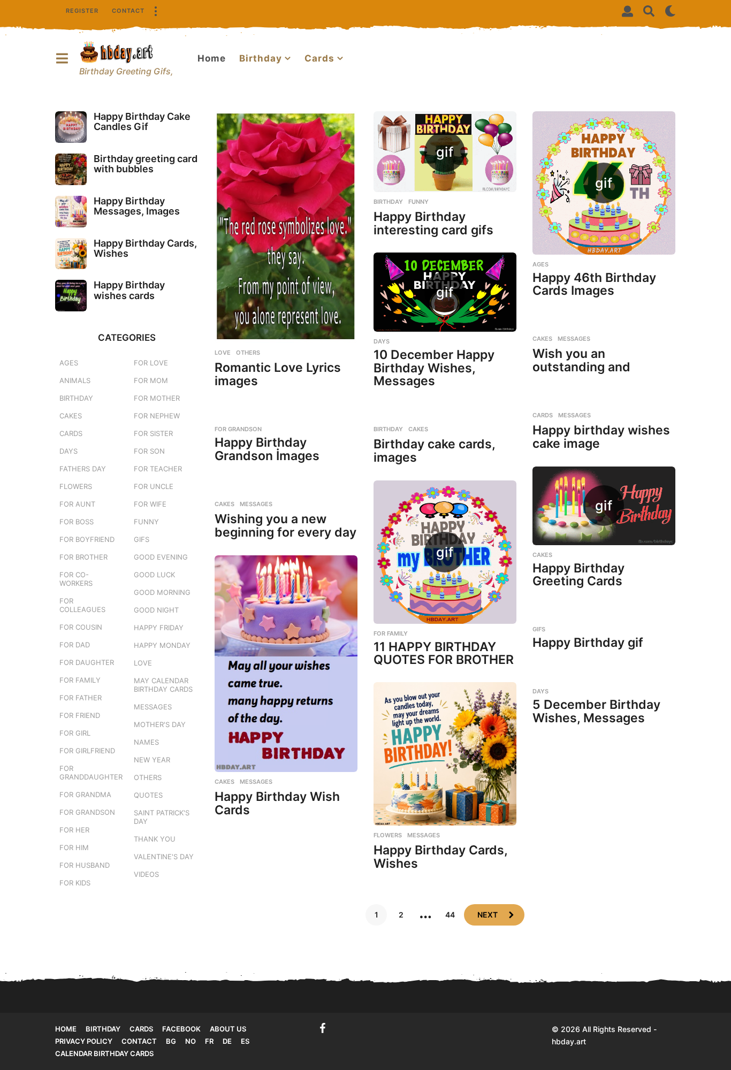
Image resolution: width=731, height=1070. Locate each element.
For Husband (84, 865)
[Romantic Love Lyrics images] (286, 227)
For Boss (76, 521)
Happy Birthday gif (587, 642)
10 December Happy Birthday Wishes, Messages (434, 367)
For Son (149, 451)
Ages (540, 264)
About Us (228, 1029)
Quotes (148, 795)
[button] (155, 10)
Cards (319, 58)
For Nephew (157, 415)
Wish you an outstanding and (581, 360)
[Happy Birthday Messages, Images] (71, 211)
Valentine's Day (164, 856)
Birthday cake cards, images (434, 451)
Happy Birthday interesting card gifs (433, 223)
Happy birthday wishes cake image (601, 437)
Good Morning (162, 592)
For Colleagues (82, 605)
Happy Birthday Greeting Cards (578, 575)
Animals (74, 380)
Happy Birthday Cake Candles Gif (142, 121)
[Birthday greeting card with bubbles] (71, 169)
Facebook (181, 1029)
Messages (574, 338)
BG (171, 1041)
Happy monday (162, 645)
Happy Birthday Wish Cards (277, 803)
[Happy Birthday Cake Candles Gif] (71, 127)
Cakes (542, 338)
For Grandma (85, 794)
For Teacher (158, 468)
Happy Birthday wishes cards (129, 290)
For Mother (157, 398)
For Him (74, 847)
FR (209, 1041)
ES (245, 1041)
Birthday (260, 58)
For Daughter (86, 662)
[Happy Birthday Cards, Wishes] (445, 754)
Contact (128, 10)
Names (146, 742)
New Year (152, 759)
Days (382, 341)
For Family (391, 633)
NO (190, 1041)
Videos (146, 874)
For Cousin (80, 627)
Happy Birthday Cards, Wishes (440, 857)
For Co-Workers (76, 578)
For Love (151, 362)
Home (211, 58)
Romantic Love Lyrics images (278, 374)
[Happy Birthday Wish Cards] (286, 663)
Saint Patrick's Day (161, 817)
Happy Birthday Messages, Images (137, 206)
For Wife (150, 504)
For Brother (83, 557)
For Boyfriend (87, 539)
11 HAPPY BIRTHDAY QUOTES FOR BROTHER (444, 653)
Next (487, 914)
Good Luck (154, 574)
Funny (418, 201)
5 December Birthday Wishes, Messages (596, 711)
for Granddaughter (91, 772)
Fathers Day (82, 468)
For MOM (151, 380)
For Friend (79, 715)
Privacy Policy (83, 1041)
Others (248, 352)
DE (227, 1041)
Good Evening (161, 557)
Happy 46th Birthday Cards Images (594, 284)
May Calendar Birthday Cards (163, 684)
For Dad (74, 644)
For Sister (153, 433)
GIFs (538, 629)
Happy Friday (159, 627)
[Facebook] (322, 1028)
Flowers (388, 835)
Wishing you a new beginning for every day (285, 525)
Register (82, 10)
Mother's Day (160, 724)
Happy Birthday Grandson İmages (267, 449)
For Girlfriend (87, 750)
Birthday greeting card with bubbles (145, 163)
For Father (80, 697)
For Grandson (238, 429)
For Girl (74, 733)
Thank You (155, 839)
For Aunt (77, 504)
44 (450, 914)
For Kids (74, 882)
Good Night (156, 610)
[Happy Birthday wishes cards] (71, 295)
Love (223, 352)
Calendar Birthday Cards (104, 1053)
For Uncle (153, 486)
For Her (74, 830)
